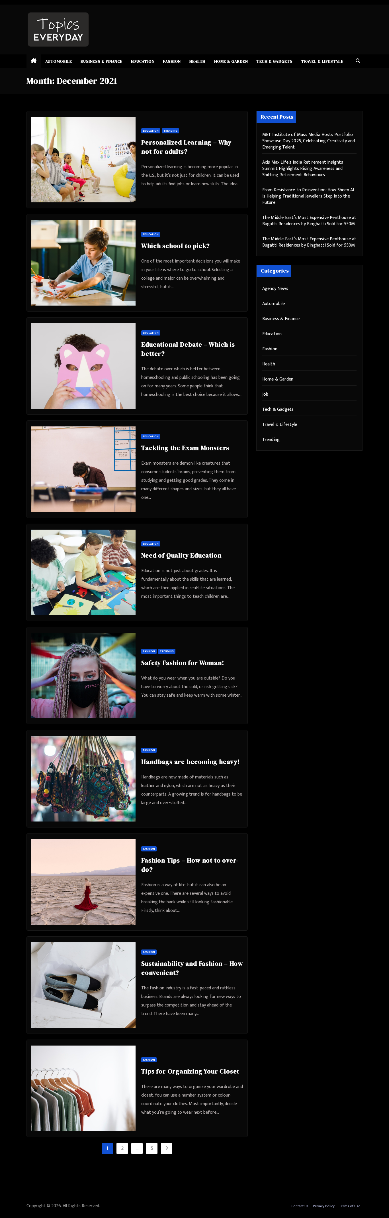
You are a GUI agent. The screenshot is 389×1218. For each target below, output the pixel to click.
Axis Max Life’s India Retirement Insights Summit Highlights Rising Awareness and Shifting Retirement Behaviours (302, 168)
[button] (358, 61)
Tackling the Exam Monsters (185, 448)
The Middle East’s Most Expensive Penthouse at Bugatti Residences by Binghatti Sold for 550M (309, 221)
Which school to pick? (175, 245)
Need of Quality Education (181, 555)
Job (265, 394)
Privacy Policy (324, 1206)
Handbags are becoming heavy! (190, 761)
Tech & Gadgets (274, 61)
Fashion (172, 61)
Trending (170, 131)
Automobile (58, 61)
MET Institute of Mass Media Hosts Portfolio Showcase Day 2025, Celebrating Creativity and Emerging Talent (308, 141)
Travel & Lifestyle (322, 61)
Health (197, 61)
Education (143, 61)
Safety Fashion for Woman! (182, 662)
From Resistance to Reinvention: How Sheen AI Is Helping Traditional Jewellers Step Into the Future (308, 196)
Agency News (275, 288)
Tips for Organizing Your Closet (190, 1071)
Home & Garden (231, 61)
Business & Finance (101, 61)
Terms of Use (349, 1206)
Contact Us (299, 1206)
